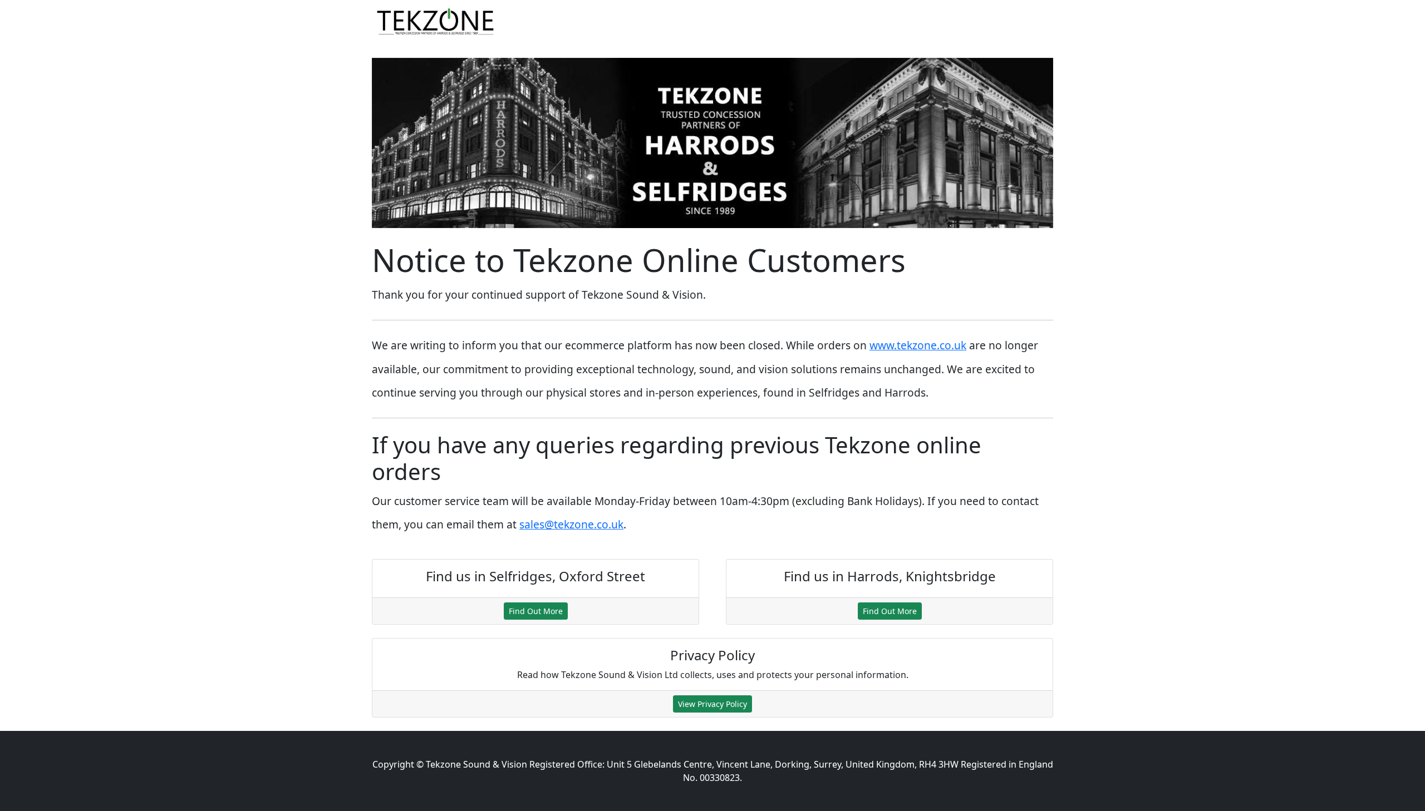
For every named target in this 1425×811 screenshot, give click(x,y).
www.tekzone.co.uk (917, 345)
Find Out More (536, 611)
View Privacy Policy (712, 704)
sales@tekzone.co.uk (571, 524)
